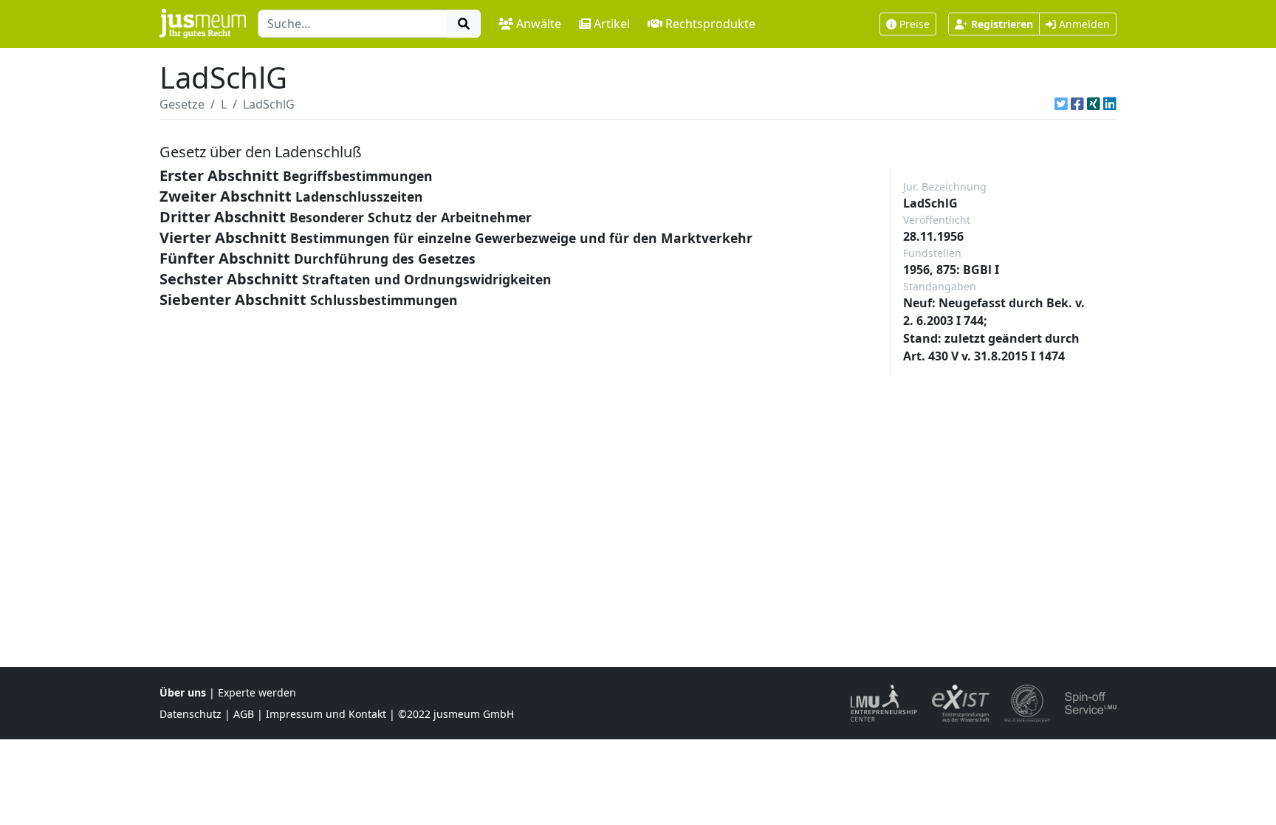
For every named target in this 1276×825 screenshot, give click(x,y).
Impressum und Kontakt (326, 714)
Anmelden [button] (1083, 24)
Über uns (183, 692)
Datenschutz (191, 714)
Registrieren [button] (1002, 24)
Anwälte (538, 24)
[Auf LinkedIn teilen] (1109, 104)
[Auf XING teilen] (1093, 104)
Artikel (612, 24)
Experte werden (257, 692)
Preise (914, 24)
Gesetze (182, 104)
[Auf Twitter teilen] (1061, 104)
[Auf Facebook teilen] (1077, 104)
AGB (243, 714)
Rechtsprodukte (710, 24)
